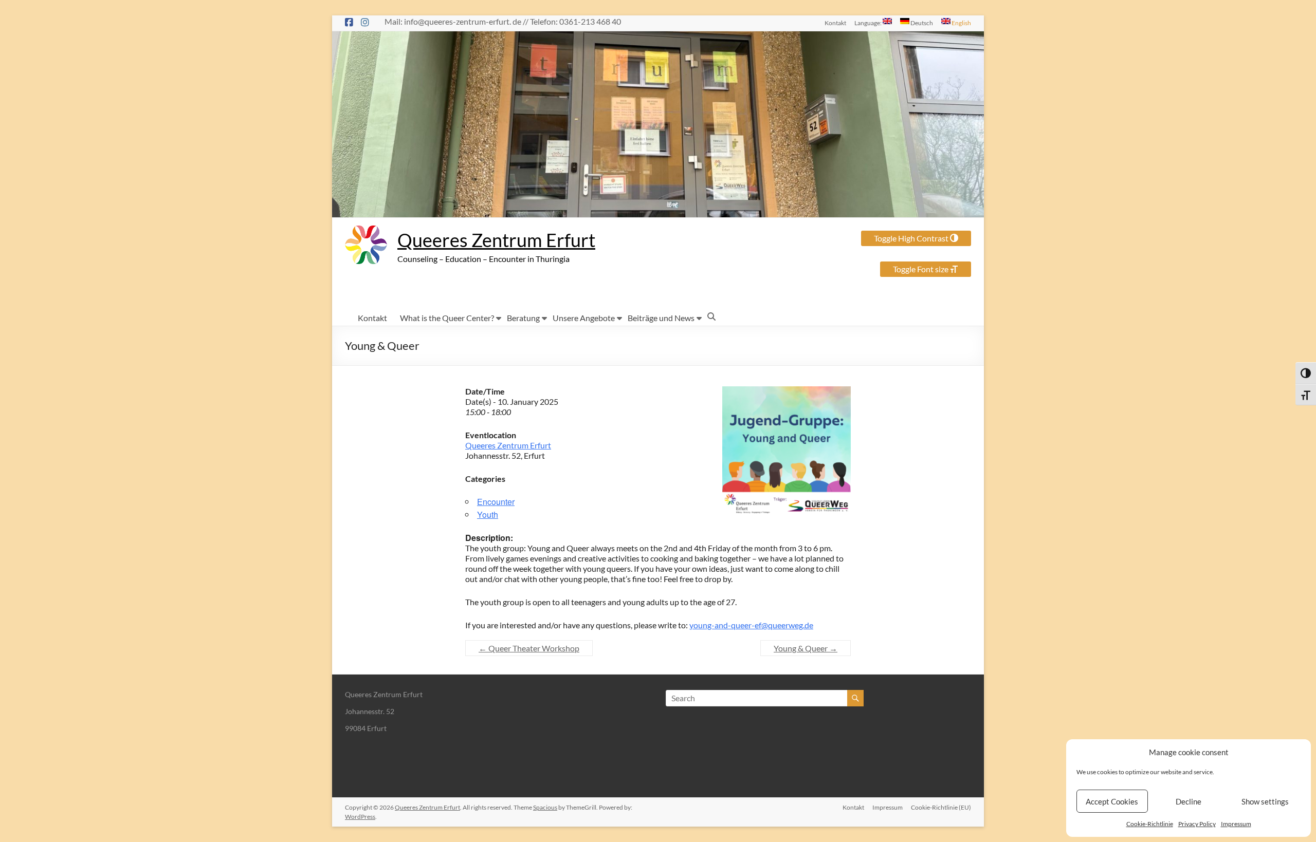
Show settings (1265, 801)
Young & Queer (805, 648)
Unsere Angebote (584, 318)
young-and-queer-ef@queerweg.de (751, 625)
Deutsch (921, 22)
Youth (487, 514)
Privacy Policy (1197, 824)
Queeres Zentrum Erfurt (496, 240)
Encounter (496, 502)
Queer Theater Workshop (529, 648)
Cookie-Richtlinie (1149, 824)
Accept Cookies (1112, 801)
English (961, 22)
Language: (868, 22)
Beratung (523, 318)
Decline (1188, 801)
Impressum (1236, 824)
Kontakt (835, 22)
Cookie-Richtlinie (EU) (941, 807)
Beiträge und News (661, 318)
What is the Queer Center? (447, 318)
